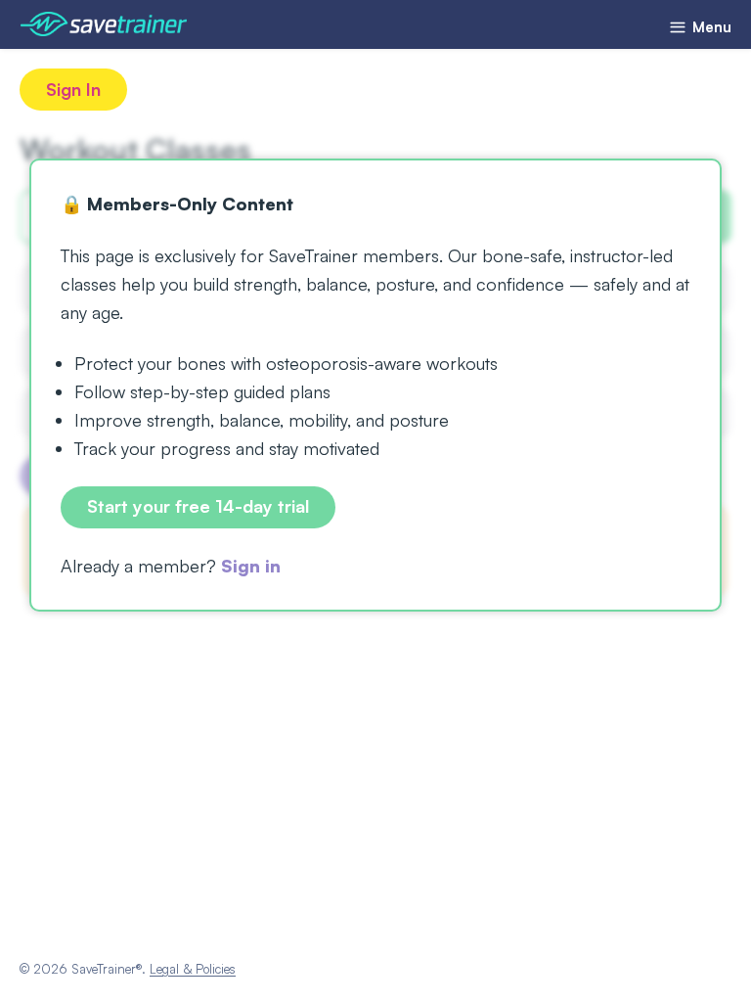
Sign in (251, 565)
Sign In (73, 89)
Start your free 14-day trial (198, 506)
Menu (709, 27)
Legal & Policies (193, 969)
